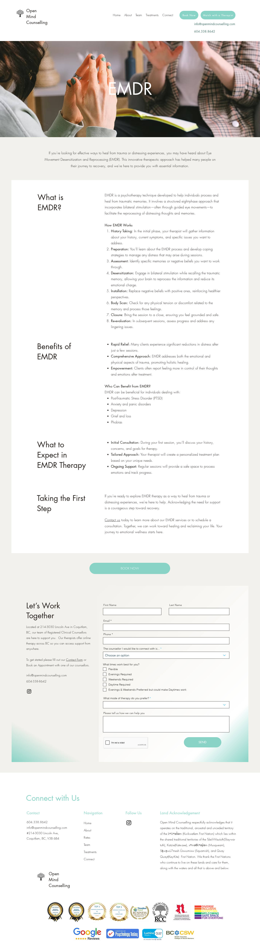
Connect (89, 859)
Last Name (175, 605)
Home (87, 823)
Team (87, 845)
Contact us (112, 520)
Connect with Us (53, 798)
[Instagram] (29, 691)
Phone (107, 634)
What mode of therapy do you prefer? (126, 698)
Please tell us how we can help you (124, 713)
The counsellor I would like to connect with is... (131, 648)
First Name (109, 605)
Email (106, 620)
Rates (87, 837)
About (87, 830)
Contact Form (74, 660)
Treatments (90, 852)
